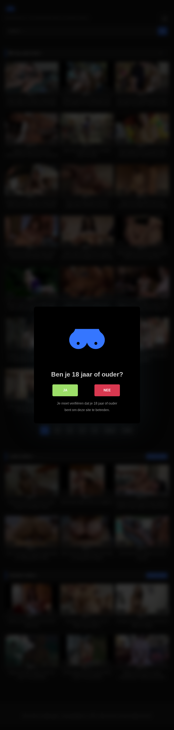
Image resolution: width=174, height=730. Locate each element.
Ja (65, 390)
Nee (107, 390)
